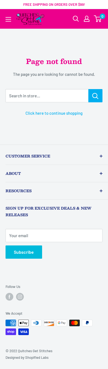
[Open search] (76, 19)
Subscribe (24, 252)
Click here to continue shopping (54, 113)
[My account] (86, 19)
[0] (97, 18)
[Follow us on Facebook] (9, 297)
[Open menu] (8, 19)
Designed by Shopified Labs (27, 357)
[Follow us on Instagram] (20, 297)
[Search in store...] (95, 95)
